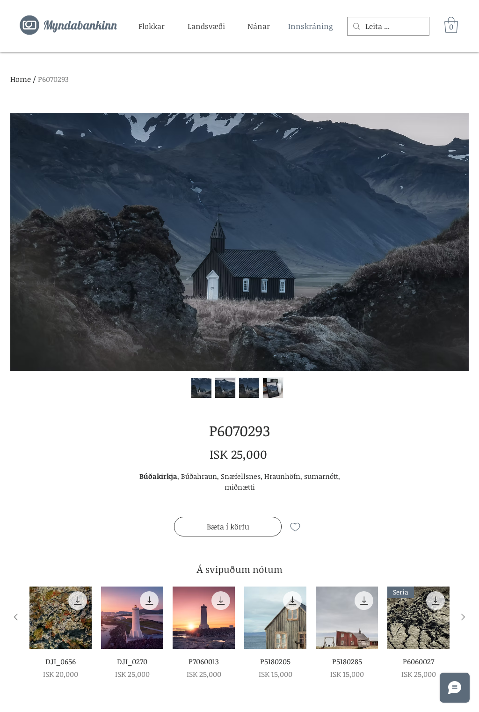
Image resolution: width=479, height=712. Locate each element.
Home (20, 79)
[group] (239, 633)
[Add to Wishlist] (295, 526)
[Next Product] (463, 617)
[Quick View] (60, 618)
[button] (151, 26)
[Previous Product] (16, 617)
